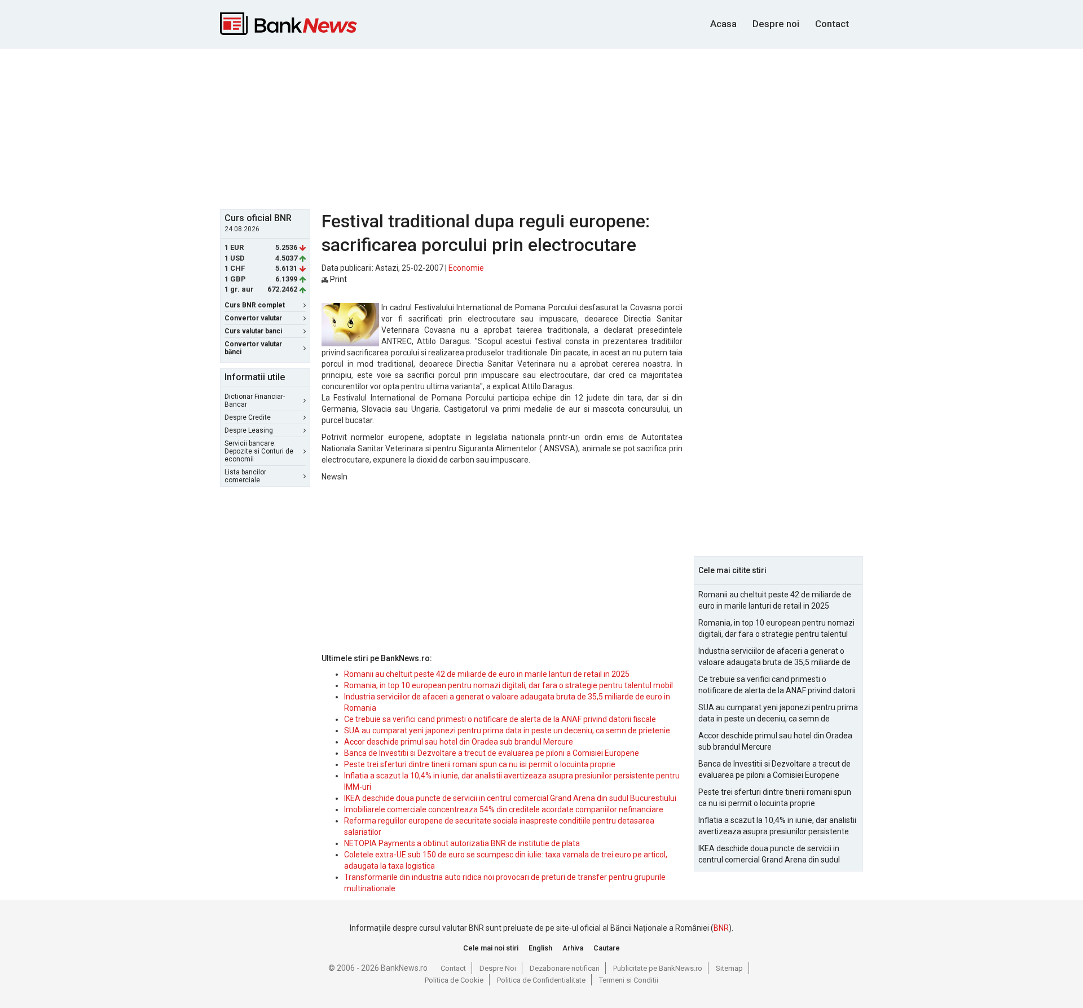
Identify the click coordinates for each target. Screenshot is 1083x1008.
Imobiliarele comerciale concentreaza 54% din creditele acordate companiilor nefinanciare (503, 809)
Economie (466, 267)
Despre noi (775, 23)
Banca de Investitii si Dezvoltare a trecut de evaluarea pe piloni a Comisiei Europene (491, 753)
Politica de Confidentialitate (541, 980)
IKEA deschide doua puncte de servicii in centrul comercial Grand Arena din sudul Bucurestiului (510, 798)
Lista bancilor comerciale (245, 476)
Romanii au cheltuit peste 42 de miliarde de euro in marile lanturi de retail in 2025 (486, 674)
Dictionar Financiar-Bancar (254, 400)
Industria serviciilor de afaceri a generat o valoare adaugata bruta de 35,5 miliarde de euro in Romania (774, 657)
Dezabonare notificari (565, 968)
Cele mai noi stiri (490, 948)
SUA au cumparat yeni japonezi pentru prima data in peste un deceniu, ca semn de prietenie (507, 730)
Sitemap (729, 968)
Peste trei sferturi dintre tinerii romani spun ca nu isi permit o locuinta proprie (479, 764)
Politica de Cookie (454, 980)
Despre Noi (497, 968)
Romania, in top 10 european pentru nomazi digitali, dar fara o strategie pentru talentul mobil (508, 685)
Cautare (606, 948)
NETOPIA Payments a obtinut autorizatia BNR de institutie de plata (462, 843)
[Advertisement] (541, 127)
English (540, 948)
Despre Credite (247, 417)
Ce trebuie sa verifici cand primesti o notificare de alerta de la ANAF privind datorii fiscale (500, 719)
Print (337, 279)
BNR (721, 927)
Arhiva (572, 948)
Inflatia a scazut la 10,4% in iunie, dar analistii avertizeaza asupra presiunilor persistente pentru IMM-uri (777, 826)
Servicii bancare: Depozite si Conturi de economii (258, 451)
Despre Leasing (248, 430)
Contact (832, 23)
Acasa (723, 23)
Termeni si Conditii (628, 980)
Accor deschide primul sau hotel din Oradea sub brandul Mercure (458, 741)
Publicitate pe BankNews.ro (657, 968)
